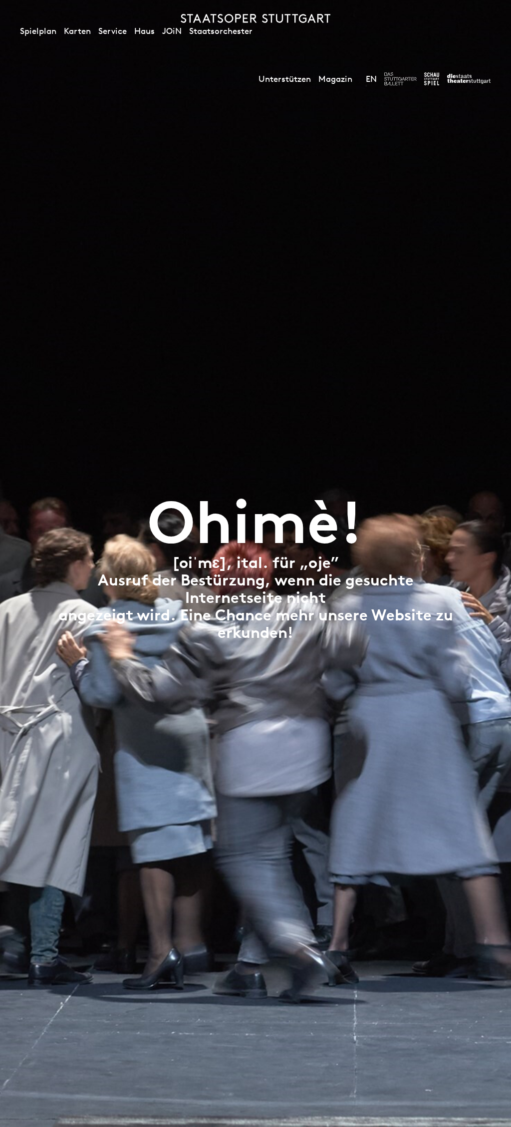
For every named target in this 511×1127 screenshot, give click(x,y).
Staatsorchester (221, 30)
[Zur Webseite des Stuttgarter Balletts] (400, 79)
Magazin (335, 78)
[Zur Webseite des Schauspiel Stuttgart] (431, 79)
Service (112, 30)
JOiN (172, 30)
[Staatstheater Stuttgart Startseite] (255, 18)
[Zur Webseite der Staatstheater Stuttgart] (469, 79)
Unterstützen (284, 78)
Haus (144, 30)
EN (371, 78)
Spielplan (38, 30)
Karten (77, 30)
